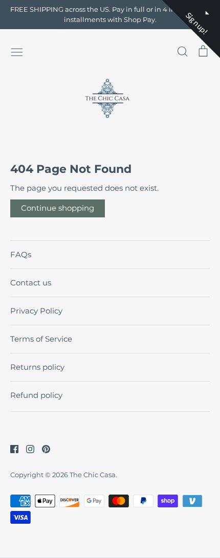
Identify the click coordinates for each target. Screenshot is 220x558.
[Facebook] (10, 448)
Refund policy (36, 395)
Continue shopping (57, 208)
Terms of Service (41, 339)
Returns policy (37, 367)
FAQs (20, 254)
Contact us (30, 282)
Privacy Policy (36, 311)
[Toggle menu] (17, 51)
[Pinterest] (42, 448)
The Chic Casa (93, 475)
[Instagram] (26, 448)
